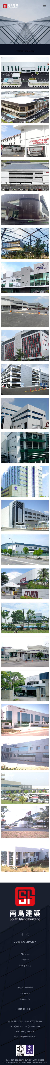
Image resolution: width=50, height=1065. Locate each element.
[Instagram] (27, 934)
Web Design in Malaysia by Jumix (34, 1062)
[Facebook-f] (22, 934)
